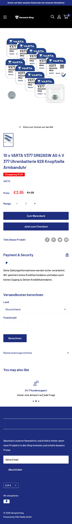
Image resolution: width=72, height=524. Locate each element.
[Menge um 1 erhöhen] (34, 203)
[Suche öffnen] (52, 17)
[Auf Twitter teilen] (60, 239)
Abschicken (15, 469)
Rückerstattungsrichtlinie (17, 352)
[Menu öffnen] (5, 17)
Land (6, 302)
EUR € (8, 485)
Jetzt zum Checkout (36, 226)
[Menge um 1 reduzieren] (17, 203)
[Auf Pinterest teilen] (53, 239)
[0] (66, 17)
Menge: (7, 203)
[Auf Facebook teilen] (47, 239)
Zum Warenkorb (36, 215)
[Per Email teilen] (66, 239)
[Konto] (59, 17)
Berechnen (15, 338)
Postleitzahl (10, 317)
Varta (6, 181)
